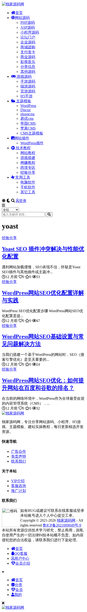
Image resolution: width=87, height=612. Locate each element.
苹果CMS (28, 128)
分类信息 (27, 67)
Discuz (25, 110)
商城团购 (27, 47)
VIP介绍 (18, 481)
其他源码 (27, 72)
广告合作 (18, 451)
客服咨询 (18, 486)
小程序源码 (29, 32)
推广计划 (18, 491)
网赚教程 (27, 163)
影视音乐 (27, 62)
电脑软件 (27, 182)
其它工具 (27, 192)
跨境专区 (27, 168)
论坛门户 (27, 37)
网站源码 (22, 18)
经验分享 (27, 172)
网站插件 (21, 138)
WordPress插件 (32, 143)
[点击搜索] (49, 214)
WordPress (28, 106)
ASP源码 (27, 27)
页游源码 (27, 91)
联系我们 (18, 461)
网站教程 (27, 153)
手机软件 (27, 187)
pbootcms (27, 114)
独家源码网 (66, 520)
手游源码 (27, 81)
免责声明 (18, 456)
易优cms (27, 118)
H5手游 (26, 96)
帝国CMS (28, 123)
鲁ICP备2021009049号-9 (62, 525)
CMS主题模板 (31, 133)
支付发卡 (27, 52)
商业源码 (27, 57)
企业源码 (27, 42)
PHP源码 (27, 23)
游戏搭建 (27, 158)
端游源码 (27, 86)
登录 (22, 201)
